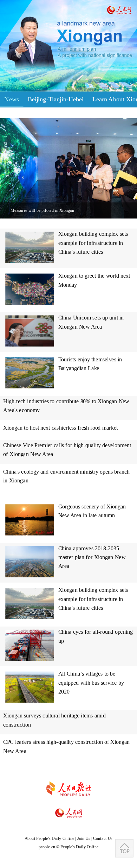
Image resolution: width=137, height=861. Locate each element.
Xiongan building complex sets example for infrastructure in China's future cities (93, 243)
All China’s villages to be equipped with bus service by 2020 (91, 683)
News (11, 98)
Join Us (84, 838)
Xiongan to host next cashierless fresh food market (60, 428)
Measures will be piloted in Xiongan (42, 210)
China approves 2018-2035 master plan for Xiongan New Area (91, 557)
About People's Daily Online (49, 838)
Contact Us (102, 838)
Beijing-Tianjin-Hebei (56, 98)
